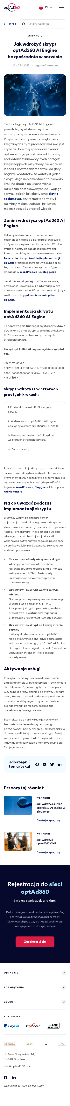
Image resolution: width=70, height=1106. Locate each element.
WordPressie (28, 272)
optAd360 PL (12, 7)
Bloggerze (49, 272)
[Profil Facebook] (5, 1078)
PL (46, 7)
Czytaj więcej (46, 820)
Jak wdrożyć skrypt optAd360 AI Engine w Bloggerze (18, 805)
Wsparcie (35, 36)
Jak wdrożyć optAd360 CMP (18, 841)
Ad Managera (13, 491)
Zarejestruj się (35, 941)
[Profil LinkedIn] (14, 1078)
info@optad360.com (17, 1066)
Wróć (12, 24)
